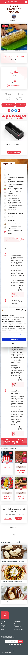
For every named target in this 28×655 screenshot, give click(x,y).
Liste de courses (20, 169)
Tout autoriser (14, 339)
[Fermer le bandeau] (25, 310)
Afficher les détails (18, 335)
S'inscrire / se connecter (7, 650)
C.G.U (15, 625)
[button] (2, 2)
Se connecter (8, 518)
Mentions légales (17, 626)
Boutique (3, 628)
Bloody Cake (7, 467)
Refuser (14, 343)
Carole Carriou (21, 465)
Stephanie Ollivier (21, 491)
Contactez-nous (17, 623)
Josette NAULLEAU (7, 491)
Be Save (2, 629)
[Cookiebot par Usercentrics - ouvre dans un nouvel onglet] (17, 310)
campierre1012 (7, 465)
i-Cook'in (3, 630)
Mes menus (22, 104)
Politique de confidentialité (19, 628)
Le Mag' (2, 626)
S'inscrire (18, 518)
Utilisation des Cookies (18, 629)
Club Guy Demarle (4, 625)
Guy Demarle (3, 623)
